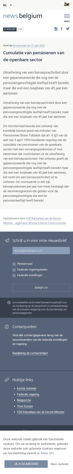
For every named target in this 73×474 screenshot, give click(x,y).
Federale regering (28, 394)
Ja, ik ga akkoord (26, 463)
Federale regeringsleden (32, 270)
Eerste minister (26, 388)
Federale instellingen (30, 275)
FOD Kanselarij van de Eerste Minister (40, 412)
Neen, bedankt (60, 464)
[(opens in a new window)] (60, 28)
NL (5, 5)
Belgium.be (24, 400)
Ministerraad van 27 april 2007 (28, 45)
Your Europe (25, 406)
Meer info (47, 453)
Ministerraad (24, 264)
